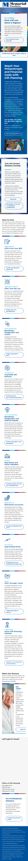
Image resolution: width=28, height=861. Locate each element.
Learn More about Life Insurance (13, 442)
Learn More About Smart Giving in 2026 (14, 54)
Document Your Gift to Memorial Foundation (13, 206)
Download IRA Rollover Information (14, 396)
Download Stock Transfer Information (14, 563)
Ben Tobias (18, 687)
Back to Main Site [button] (5, 0)
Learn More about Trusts (12, 611)
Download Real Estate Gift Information (14, 484)
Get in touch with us (13, 133)
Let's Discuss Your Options (12, 40)
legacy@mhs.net (7, 785)
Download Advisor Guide (13, 818)
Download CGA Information (11, 310)
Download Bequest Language (13, 268)
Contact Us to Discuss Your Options (14, 662)
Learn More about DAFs (12, 354)
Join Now (13, 199)
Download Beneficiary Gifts (14, 526)
